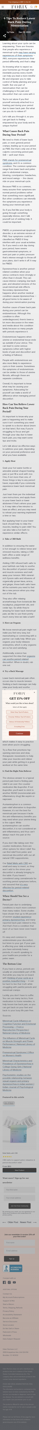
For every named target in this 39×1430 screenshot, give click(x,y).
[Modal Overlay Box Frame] (19, 715)
